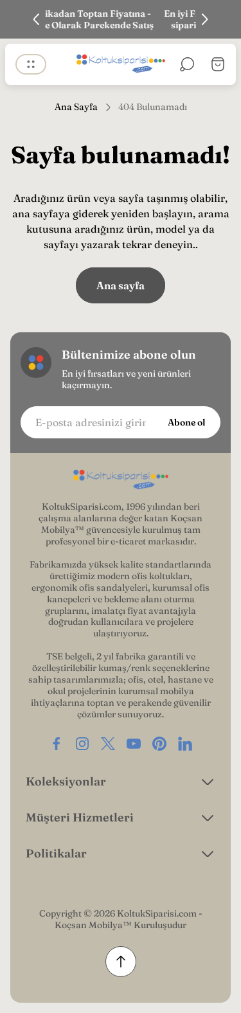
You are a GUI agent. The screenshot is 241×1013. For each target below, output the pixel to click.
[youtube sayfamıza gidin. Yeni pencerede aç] (133, 743)
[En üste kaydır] (120, 961)
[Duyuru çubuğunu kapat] (223, 19)
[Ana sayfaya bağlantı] (121, 480)
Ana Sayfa (76, 107)
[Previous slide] (36, 19)
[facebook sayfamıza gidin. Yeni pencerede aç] (56, 743)
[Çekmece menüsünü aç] (30, 64)
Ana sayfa (120, 285)
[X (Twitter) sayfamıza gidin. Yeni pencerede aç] (108, 743)
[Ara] (187, 64)
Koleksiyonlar (66, 781)
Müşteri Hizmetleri (80, 817)
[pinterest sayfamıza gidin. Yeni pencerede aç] (159, 743)
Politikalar (56, 853)
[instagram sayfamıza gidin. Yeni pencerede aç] (82, 743)
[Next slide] (204, 19)
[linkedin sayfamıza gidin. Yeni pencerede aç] (185, 743)
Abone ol (186, 422)
